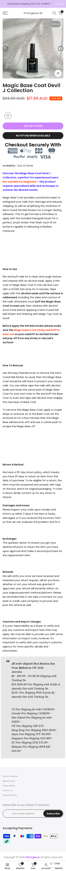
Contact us (8, 790)
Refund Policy (9, 781)
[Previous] (5, 48)
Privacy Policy (9, 785)
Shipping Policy (10, 795)
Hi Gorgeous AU (33, 13)
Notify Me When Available (33, 135)
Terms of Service (10, 776)
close (60, 4)
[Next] (60, 48)
